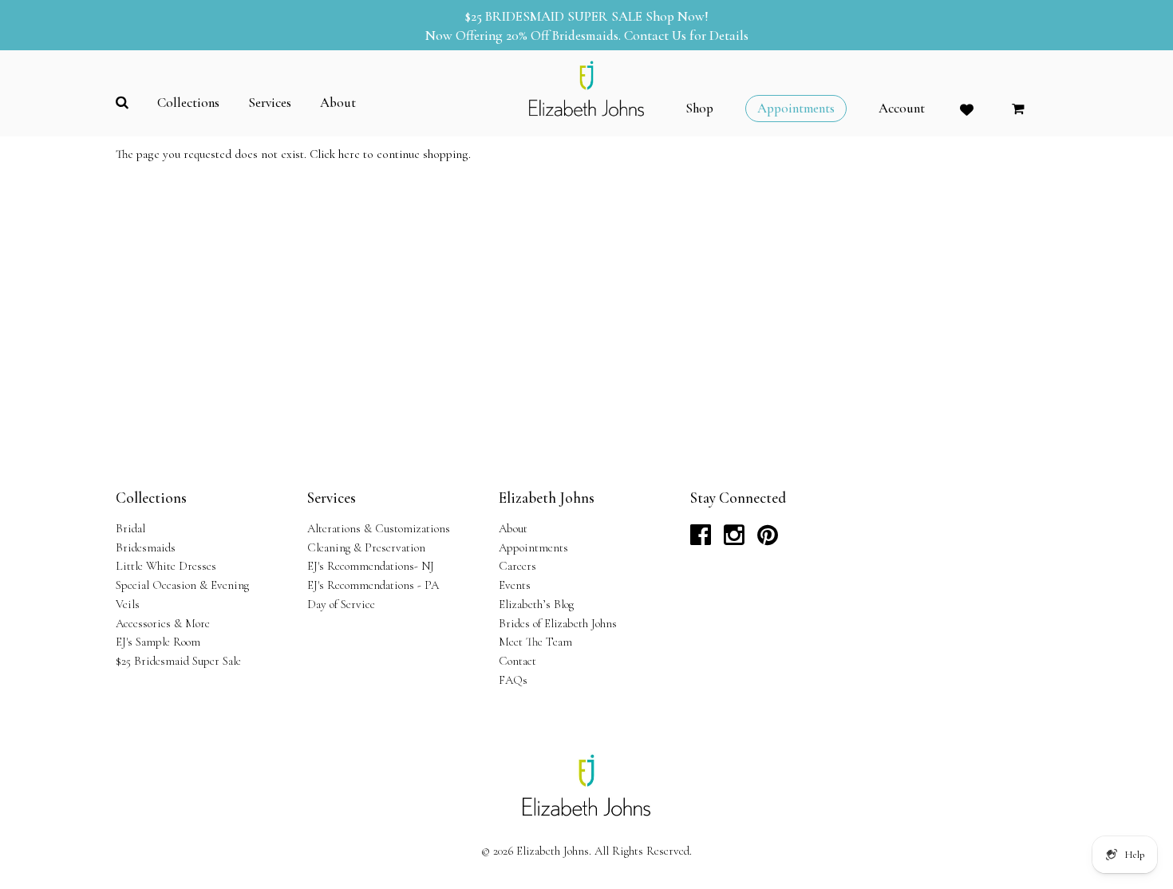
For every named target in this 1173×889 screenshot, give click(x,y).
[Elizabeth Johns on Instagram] (734, 539)
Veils (128, 604)
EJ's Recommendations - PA (373, 585)
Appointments (533, 547)
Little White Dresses (166, 566)
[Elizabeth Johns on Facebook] (700, 539)
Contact (517, 661)
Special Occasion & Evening (182, 585)
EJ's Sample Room (158, 641)
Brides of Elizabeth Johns (558, 623)
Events (515, 585)
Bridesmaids (146, 547)
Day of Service (341, 604)
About (513, 528)
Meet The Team (535, 641)
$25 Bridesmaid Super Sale (178, 661)
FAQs (513, 680)
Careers (517, 566)
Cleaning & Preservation (366, 547)
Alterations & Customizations (378, 528)
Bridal (130, 528)
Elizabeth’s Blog (536, 604)
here (349, 154)
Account (902, 109)
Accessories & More (163, 623)
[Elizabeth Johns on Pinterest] (767, 539)
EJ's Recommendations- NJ (370, 566)
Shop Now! (677, 16)
